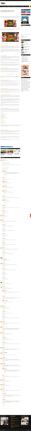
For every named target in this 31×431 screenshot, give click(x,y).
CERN (24, 87)
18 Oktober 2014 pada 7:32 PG (7, 171)
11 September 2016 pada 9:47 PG (5, 337)
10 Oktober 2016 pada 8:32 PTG (7, 186)
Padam (4, 169)
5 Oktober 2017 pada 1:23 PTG (5, 375)
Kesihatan (26, 84)
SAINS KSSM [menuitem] (4, 6)
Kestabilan (2, 118)
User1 (3, 326)
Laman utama (2, 9)
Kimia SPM (26, 85)
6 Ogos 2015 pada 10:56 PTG (5, 243)
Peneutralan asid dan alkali (3, 114)
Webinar (26, 86)
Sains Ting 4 (29, 83)
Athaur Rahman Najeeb (4, 352)
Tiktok (21, 91)
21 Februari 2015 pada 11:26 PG (7, 200)
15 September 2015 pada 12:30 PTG (5, 273)
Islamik (27, 85)
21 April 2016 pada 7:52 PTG (5, 327)
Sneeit (29, 63)
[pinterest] (23, 12)
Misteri (23, 85)
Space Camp (22, 89)
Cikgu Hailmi (2, 12)
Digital (24, 88)
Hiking (27, 90)
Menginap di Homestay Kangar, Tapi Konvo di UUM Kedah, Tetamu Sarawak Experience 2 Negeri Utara (15, 426)
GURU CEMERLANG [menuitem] (22, 6)
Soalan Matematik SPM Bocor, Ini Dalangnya (27, 49)
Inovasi (26, 83)
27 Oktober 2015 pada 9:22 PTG (5, 306)
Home (1, 0)
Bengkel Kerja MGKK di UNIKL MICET (14, 418)
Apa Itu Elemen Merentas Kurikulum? (26, 41)
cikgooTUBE (29, 86)
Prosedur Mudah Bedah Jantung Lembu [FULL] (9, 154)
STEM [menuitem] (18, 6)
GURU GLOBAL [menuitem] (26, 6)
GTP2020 (29, 87)
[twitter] (28, 0)
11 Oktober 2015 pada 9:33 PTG (5, 287)
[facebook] (27, 0)
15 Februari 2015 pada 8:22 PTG (5, 196)
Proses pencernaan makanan (3, 117)
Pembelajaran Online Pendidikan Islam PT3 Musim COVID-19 (3, 154)
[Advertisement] (10, 17)
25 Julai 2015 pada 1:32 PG (5, 229)
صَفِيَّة (2, 257)
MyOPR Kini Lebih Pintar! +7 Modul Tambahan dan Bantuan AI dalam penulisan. (15, 420)
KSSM (21, 83)
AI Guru (25, 90)
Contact (4, 0)
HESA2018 (27, 88)
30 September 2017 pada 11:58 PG (5, 358)
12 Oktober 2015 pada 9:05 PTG (7, 291)
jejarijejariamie (3, 363)
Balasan (3, 170)
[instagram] (29, 0)
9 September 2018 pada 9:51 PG (5, 380)
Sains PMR (27, 87)
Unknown (5, 190)
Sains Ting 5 (24, 86)
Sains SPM (25, 89)
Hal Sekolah (24, 83)
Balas (4, 176)
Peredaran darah (2, 120)
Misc (21, 85)
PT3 (3, 9)
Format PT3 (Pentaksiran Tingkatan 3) (26, 52)
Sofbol (27, 84)
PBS (29, 85)
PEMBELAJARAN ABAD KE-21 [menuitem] (14, 6)
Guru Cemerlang (22, 84)
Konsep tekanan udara (3, 121)
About (2, 0)
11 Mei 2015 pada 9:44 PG (5, 220)
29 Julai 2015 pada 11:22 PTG (5, 234)
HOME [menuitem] (1, 6)
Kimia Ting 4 (22, 87)
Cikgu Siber (12, 422)
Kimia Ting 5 (22, 88)
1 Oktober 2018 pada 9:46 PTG (5, 389)
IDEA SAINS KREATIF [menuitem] (9, 6)
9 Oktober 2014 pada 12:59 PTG (5, 160)
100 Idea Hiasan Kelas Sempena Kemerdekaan (27, 46)
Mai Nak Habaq (22, 90)
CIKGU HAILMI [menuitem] (2, 7)
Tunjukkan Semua (13, 427)
